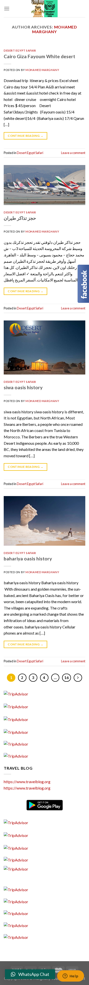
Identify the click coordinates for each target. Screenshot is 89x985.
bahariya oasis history (28, 558)
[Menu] (7, 8)
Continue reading (25, 136)
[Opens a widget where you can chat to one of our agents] (70, 976)
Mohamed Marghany (54, 29)
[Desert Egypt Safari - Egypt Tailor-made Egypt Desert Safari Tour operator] (44, 8)
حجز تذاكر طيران (20, 218)
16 (66, 677)
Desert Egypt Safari (20, 50)
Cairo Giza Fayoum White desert (39, 56)
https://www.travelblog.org (27, 781)
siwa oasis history (23, 387)
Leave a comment (73, 153)
